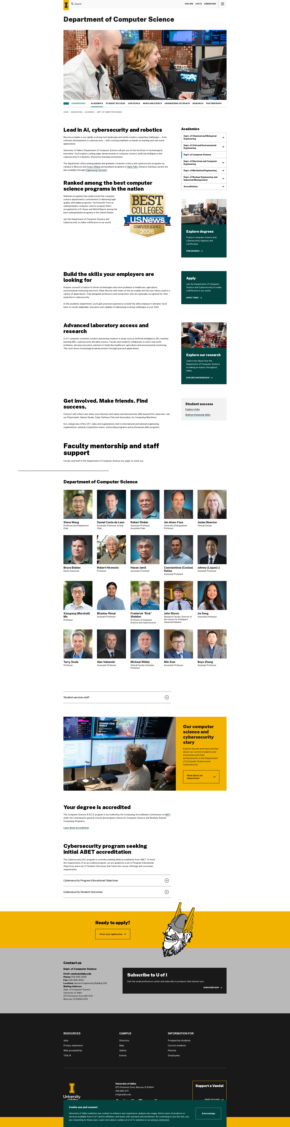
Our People (134, 103)
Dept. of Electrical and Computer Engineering (200, 162)
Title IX (67, 1055)
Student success (115, 103)
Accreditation (191, 186)
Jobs (65, 1040)
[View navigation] (222, 4)
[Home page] (66, 5)
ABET (167, 814)
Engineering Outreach (177, 103)
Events (122, 1055)
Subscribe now (211, 987)
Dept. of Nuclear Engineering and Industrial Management (200, 178)
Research (198, 103)
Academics (97, 103)
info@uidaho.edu (123, 1094)
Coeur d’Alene (94, 166)
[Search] (72, 3)
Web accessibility (72, 1050)
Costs (199, 4)
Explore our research (197, 378)
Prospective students (179, 1040)
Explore (189, 4)
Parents (172, 1050)
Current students (177, 1045)
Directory (124, 1040)
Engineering (78, 103)
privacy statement (160, 1120)
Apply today (192, 298)
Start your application (111, 934)
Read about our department (195, 776)
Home (65, 112)
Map (121, 1045)
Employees (174, 1055)
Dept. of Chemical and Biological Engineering (200, 137)
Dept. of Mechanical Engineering (200, 170)
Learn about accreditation (76, 827)
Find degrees (192, 251)
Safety (123, 1050)
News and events (152, 103)
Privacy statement (73, 1045)
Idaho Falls (132, 166)
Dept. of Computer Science (197, 154)
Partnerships (214, 103)
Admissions (210, 4)
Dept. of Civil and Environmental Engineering (200, 146)
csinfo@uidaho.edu (81, 973)
